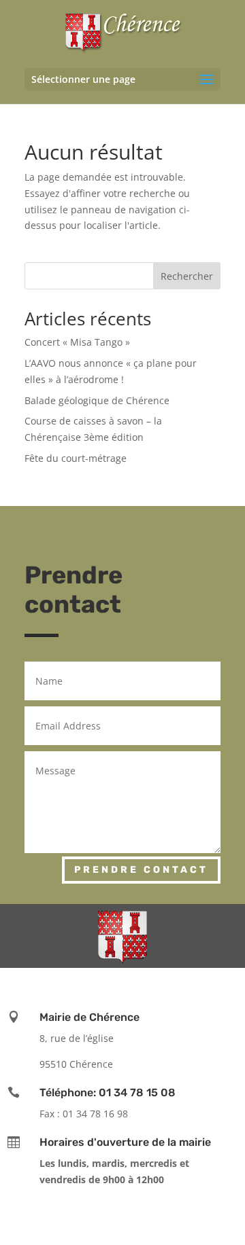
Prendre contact (141, 870)
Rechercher (187, 276)
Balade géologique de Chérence (96, 400)
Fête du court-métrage (75, 458)
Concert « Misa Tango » (77, 342)
